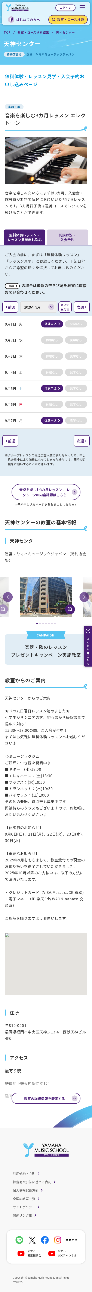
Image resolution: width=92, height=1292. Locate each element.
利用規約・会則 (24, 1173)
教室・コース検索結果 (33, 32)
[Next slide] (84, 597)
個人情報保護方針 (26, 1190)
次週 (80, 307)
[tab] (37, 623)
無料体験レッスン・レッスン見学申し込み (24, 237)
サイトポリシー (24, 1207)
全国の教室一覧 (24, 1198)
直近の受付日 (65, 307)
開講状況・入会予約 (67, 237)
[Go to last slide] (8, 597)
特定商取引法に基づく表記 (32, 1182)
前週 (11, 307)
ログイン (65, 7)
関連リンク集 (22, 1215)
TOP (7, 32)
